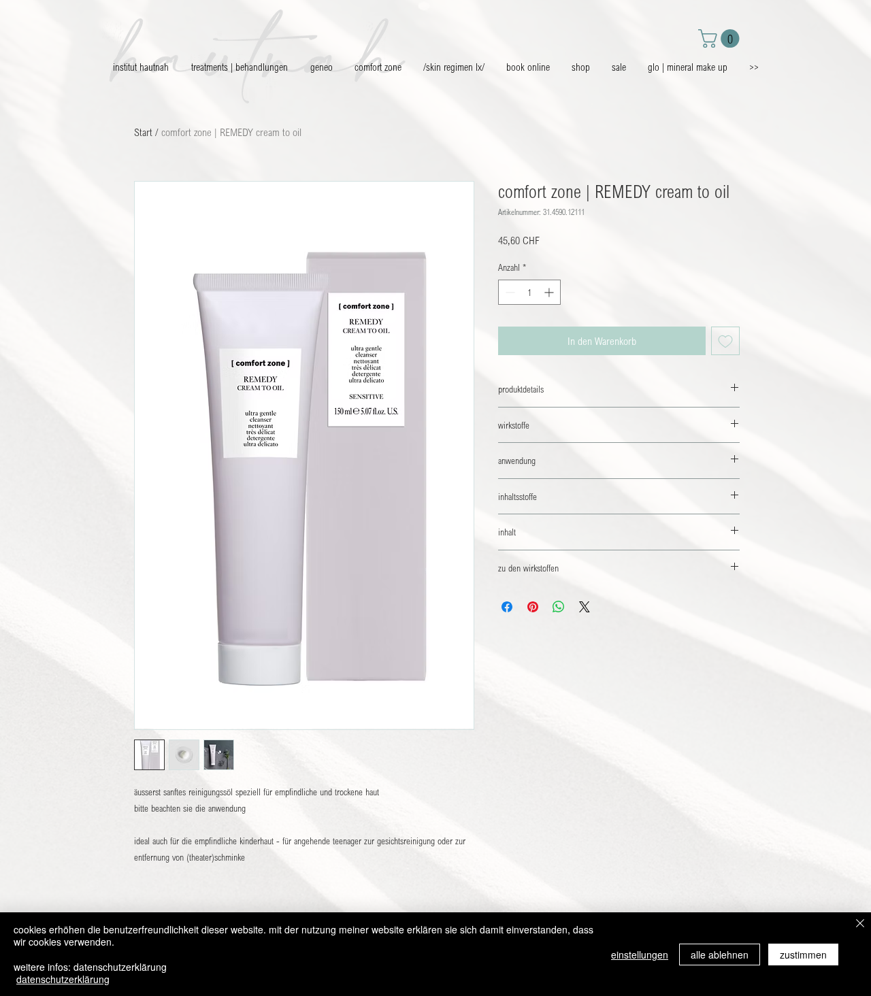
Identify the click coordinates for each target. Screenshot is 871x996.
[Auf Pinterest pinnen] (533, 607)
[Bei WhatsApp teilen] (558, 607)
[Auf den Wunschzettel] (725, 341)
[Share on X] (584, 607)
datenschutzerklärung (63, 979)
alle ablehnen (720, 954)
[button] (721, 38)
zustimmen (803, 954)
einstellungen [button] (639, 954)
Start (143, 132)
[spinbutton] (529, 292)
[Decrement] (508, 292)
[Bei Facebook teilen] (507, 607)
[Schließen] (860, 924)
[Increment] (550, 292)
